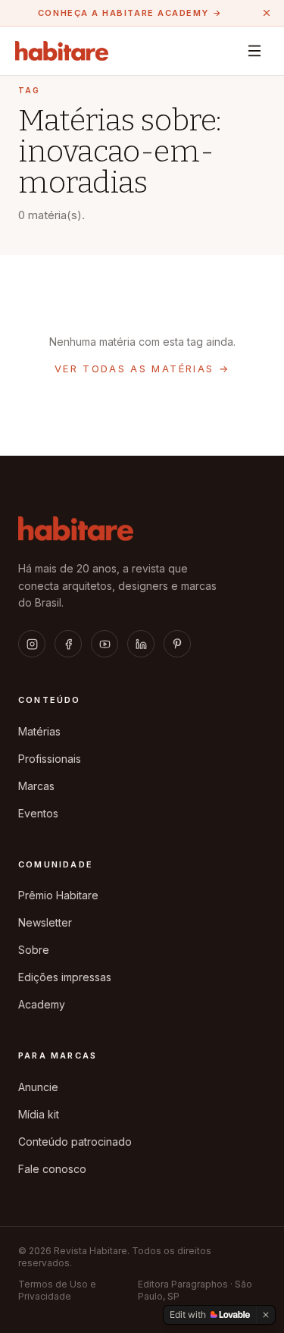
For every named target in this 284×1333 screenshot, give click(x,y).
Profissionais (49, 758)
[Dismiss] (266, 1315)
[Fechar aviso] (266, 13)
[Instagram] (31, 643)
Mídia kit (38, 1114)
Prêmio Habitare (58, 895)
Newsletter (45, 922)
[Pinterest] (177, 643)
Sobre (33, 949)
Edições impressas (64, 977)
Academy (41, 1004)
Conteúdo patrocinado (75, 1141)
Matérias (39, 731)
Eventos (38, 813)
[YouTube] (104, 643)
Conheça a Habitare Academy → (130, 13)
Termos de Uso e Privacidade (57, 1290)
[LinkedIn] (140, 643)
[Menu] (254, 50)
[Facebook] (68, 643)
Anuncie (38, 1087)
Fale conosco (52, 1168)
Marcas (36, 785)
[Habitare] (61, 51)
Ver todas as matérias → (142, 368)
